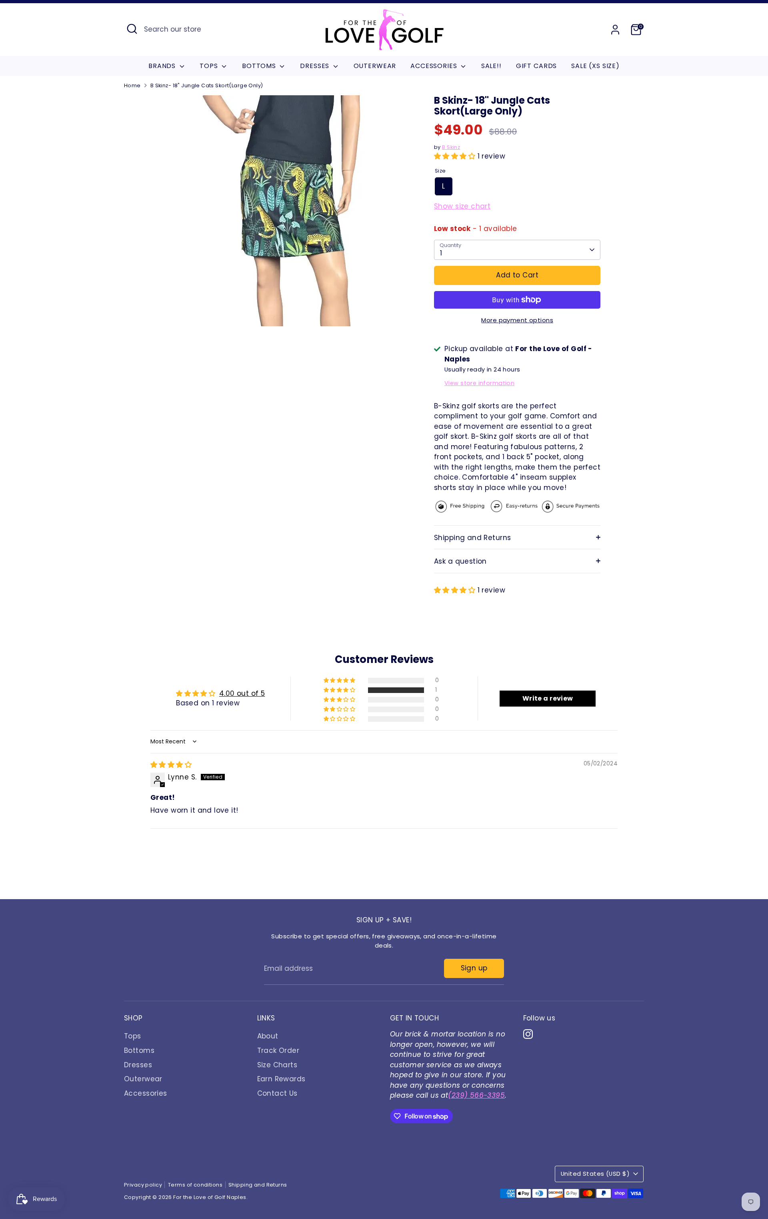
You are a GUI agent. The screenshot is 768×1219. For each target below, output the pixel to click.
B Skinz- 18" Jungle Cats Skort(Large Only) (206, 85)
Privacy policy (143, 1184)
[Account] (615, 30)
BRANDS (163, 65)
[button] (456, 156)
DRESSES (315, 65)
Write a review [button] (547, 698)
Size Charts (277, 1065)
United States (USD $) (595, 1173)
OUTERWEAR (375, 65)
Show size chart (462, 206)
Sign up (474, 968)
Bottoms (139, 1050)
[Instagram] (528, 1034)
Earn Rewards (281, 1079)
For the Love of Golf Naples (209, 1197)
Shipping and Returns (472, 537)
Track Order (278, 1050)
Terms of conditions (195, 1184)
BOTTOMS (260, 65)
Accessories (145, 1093)
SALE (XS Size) (595, 65)
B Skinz (451, 147)
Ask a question (460, 561)
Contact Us (277, 1093)
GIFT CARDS (536, 65)
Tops (132, 1036)
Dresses (138, 1065)
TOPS (210, 65)
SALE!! (491, 65)
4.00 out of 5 (242, 693)
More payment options (517, 320)
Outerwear (143, 1079)
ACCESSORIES (434, 65)
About (267, 1036)
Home (132, 85)
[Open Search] (132, 29)
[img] (171, 764)
